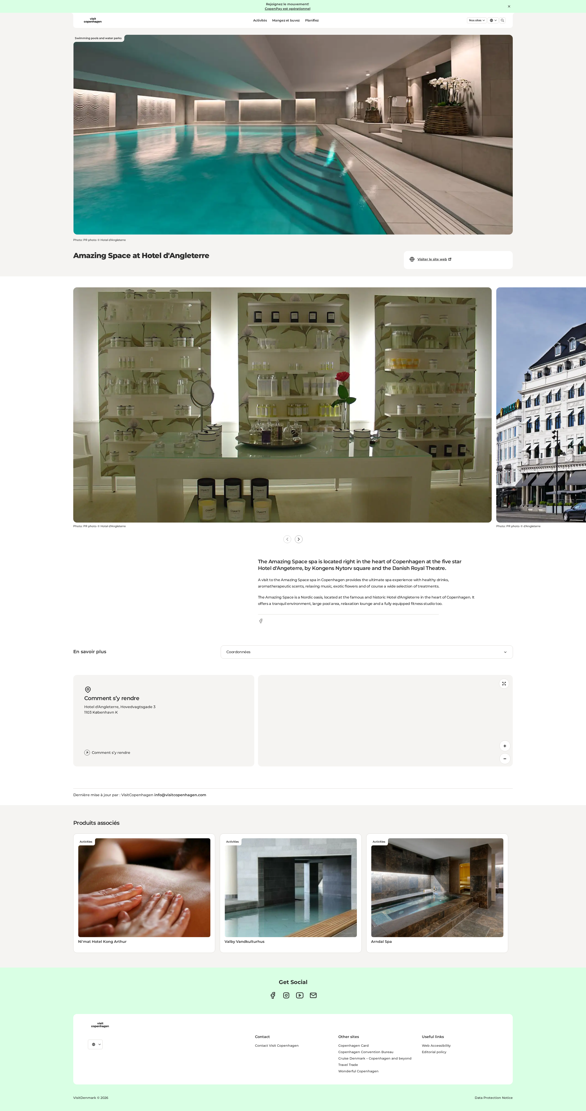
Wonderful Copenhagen (358, 1071)
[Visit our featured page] (300, 995)
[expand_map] (504, 684)
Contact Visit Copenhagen (277, 1046)
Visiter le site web (432, 259)
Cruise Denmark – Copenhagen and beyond (375, 1058)
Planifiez (312, 20)
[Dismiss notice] (509, 6)
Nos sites (475, 20)
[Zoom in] (504, 745)
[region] (385, 720)
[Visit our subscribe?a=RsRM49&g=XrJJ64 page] (313, 995)
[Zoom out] (504, 758)
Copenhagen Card (353, 1046)
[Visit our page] (286, 995)
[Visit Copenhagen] (100, 1025)
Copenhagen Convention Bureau (365, 1052)
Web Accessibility (436, 1046)
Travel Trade (348, 1065)
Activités (260, 20)
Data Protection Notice (494, 1098)
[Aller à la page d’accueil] (93, 20)
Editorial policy (434, 1052)
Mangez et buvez (286, 20)
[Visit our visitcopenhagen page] (273, 995)
